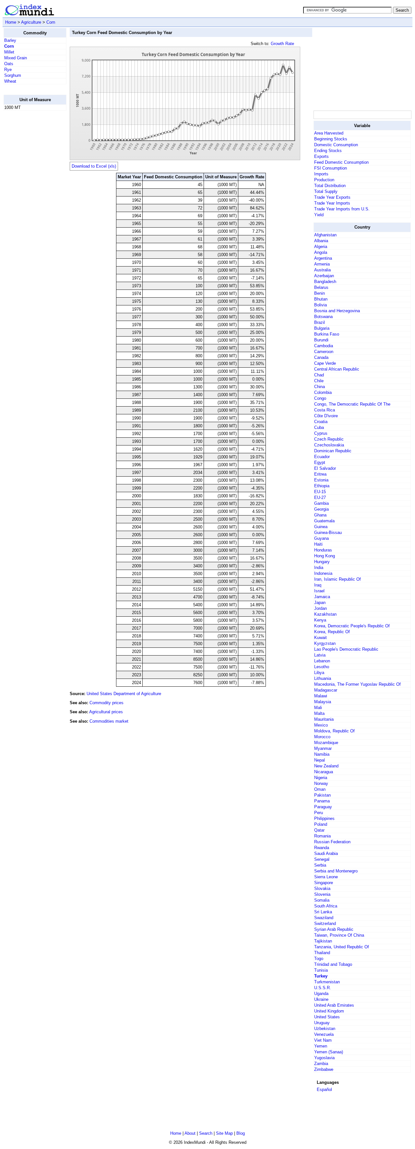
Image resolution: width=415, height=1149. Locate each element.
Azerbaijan (324, 275)
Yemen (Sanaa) (328, 1051)
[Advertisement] (29, 213)
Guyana (321, 538)
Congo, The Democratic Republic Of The (352, 404)
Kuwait (320, 637)
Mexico (321, 725)
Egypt (319, 462)
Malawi (320, 695)
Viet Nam (323, 1040)
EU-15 (320, 491)
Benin (319, 293)
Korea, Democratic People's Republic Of (352, 625)
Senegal (321, 859)
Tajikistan (323, 941)
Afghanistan (325, 234)
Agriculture (31, 22)
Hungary (322, 561)
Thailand (322, 952)
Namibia (321, 754)
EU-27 (320, 497)
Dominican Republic (332, 450)
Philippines (324, 818)
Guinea (320, 526)
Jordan (320, 608)
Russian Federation (332, 841)
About (190, 1133)
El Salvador (325, 468)
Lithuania (322, 678)
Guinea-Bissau (328, 532)
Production (324, 179)
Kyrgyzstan (325, 643)
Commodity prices (106, 702)
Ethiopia (321, 485)
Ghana (320, 515)
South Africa (325, 906)
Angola (320, 252)
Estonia (321, 480)
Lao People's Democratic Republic (346, 649)
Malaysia (322, 701)
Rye (8, 69)
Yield (319, 214)
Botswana (323, 316)
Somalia (321, 900)
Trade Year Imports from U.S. (342, 209)
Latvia (320, 655)
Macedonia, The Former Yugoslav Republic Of (357, 684)
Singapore (323, 882)
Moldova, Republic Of (334, 730)
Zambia (321, 1063)
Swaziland (323, 917)
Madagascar (325, 690)
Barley (10, 40)
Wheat (10, 81)
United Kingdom (329, 1011)
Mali (318, 707)
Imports (321, 174)
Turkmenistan (327, 981)
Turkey (320, 976)
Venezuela (324, 1034)
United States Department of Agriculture (124, 693)
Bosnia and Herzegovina (337, 310)
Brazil (319, 322)
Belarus (321, 287)
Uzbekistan (324, 1028)
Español (324, 1089)
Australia (322, 269)
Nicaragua (323, 771)
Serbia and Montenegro (336, 871)
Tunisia (321, 970)
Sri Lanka (323, 911)
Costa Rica (324, 410)
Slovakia (322, 888)
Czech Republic (329, 439)
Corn (50, 22)
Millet (9, 52)
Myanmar (323, 748)
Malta (319, 713)
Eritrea (320, 474)
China (319, 386)
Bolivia (320, 304)
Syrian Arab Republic (333, 929)
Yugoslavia (324, 1057)
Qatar (319, 830)
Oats (8, 63)
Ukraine (321, 999)
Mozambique (326, 742)
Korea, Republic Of (332, 631)
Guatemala (324, 520)
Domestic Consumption (336, 144)
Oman (320, 789)
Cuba (319, 427)
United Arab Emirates (334, 1005)
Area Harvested (328, 133)
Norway (321, 783)
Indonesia (323, 573)
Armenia (322, 264)
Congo (320, 398)
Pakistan (322, 795)
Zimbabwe (323, 1069)
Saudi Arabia (326, 853)
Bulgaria (321, 328)
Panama (322, 801)
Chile (319, 380)
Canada (321, 357)
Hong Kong (324, 555)
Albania (321, 240)
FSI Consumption (330, 168)
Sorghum (12, 75)
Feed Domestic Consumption (341, 162)
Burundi (321, 340)
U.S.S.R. (322, 987)
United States (327, 1016)
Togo (318, 958)
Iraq (317, 585)
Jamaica (322, 596)
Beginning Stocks (330, 138)
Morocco (322, 736)
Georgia (321, 509)
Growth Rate (282, 43)
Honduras (323, 550)
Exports (321, 156)
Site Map (224, 1133)
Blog (240, 1133)
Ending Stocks (328, 150)
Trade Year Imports (332, 203)
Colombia (323, 392)
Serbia (320, 865)
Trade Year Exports (332, 197)
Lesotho (321, 666)
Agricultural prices (106, 711)
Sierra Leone (326, 876)
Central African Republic (336, 369)
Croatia (320, 421)
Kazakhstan (325, 614)
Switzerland (325, 923)
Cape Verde (325, 363)
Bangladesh (325, 281)
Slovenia (322, 894)
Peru (318, 812)
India (318, 567)
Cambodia (323, 345)
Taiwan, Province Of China (339, 935)
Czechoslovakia (329, 445)
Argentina (323, 258)
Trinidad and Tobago (333, 964)
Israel (319, 590)
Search (205, 1133)
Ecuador (322, 456)
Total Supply (326, 191)
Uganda (321, 993)
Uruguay (322, 1022)
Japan (320, 602)
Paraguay (323, 806)
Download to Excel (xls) (94, 166)
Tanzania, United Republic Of (341, 946)
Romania (322, 836)
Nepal (319, 760)
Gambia (321, 503)
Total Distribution (330, 185)
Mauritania (324, 719)
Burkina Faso (326, 334)
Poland (320, 824)
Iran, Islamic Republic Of (337, 579)
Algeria (320, 246)
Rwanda (321, 847)
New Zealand (326, 766)
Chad (319, 375)
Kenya (320, 620)
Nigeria (320, 777)
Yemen (320, 1046)
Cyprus (320, 433)
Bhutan (320, 299)
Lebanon (322, 660)
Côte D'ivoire (326, 415)
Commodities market (108, 721)
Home (10, 22)
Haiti (318, 544)
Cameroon (323, 351)
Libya (319, 672)
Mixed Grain (15, 57)
